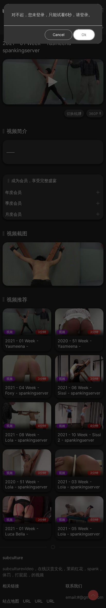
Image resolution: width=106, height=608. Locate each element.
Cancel (58, 34)
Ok (84, 34)
